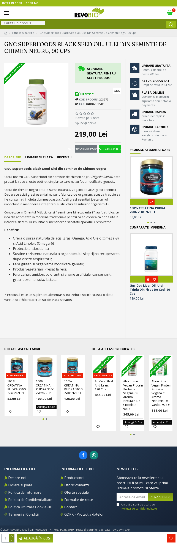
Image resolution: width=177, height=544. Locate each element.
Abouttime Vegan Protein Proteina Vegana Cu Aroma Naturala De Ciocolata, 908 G (133, 395)
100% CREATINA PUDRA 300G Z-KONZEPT (45, 387)
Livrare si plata (39, 157)
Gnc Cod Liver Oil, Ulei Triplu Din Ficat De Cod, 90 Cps (150, 289)
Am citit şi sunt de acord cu (139, 506)
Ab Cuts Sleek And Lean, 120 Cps (104, 385)
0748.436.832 (112, 149)
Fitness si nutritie (23, 33)
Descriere (12, 157)
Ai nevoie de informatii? (86, 148)
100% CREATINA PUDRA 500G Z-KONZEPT (73, 387)
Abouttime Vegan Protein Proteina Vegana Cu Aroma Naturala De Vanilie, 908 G (161, 393)
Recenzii (64, 157)
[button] (148, 222)
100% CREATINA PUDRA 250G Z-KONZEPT (147, 210)
